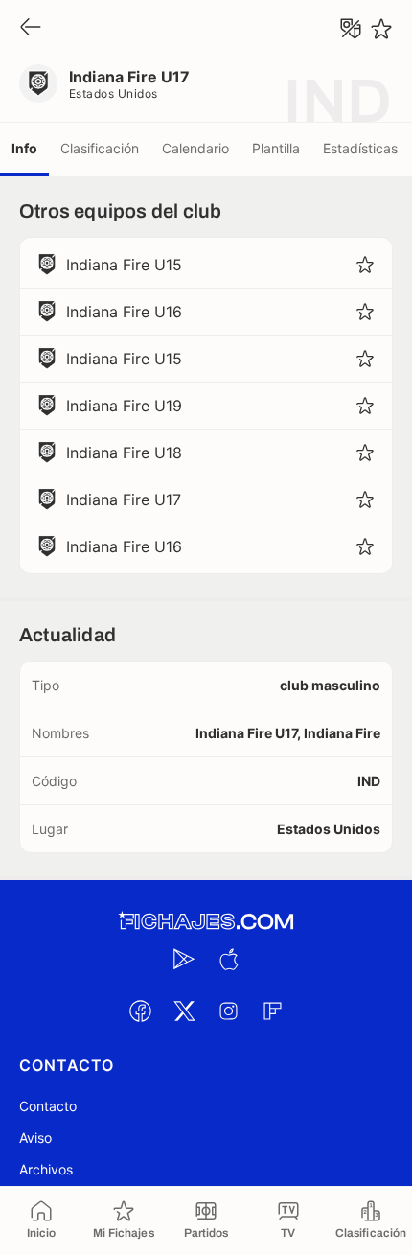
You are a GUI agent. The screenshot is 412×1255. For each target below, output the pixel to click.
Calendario (195, 148)
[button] (365, 265)
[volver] (30, 28)
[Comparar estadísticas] (350, 28)
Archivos (46, 1169)
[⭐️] (381, 28)
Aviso (35, 1137)
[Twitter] (184, 1010)
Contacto (48, 1106)
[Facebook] (140, 1010)
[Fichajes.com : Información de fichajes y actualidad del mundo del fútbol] (206, 922)
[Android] (184, 958)
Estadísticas (360, 148)
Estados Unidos (113, 93)
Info (24, 148)
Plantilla (276, 148)
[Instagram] (228, 1010)
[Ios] (228, 958)
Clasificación (99, 148)
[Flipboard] (272, 1010)
